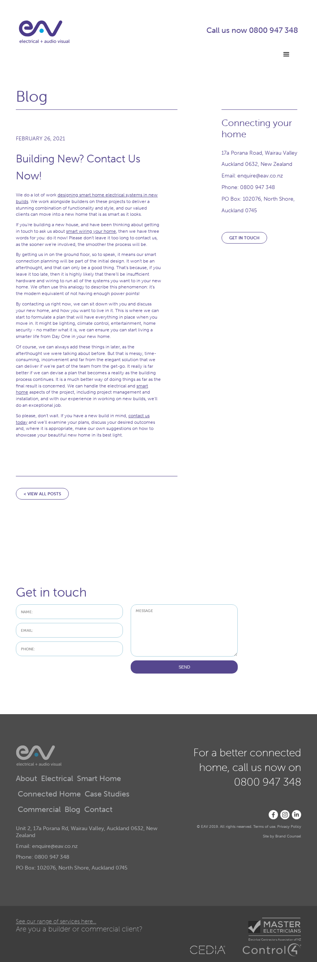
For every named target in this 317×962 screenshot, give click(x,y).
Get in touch (244, 237)
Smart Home (99, 778)
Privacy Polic (288, 826)
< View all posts (42, 493)
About (26, 778)
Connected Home (49, 794)
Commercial (39, 809)
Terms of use (264, 826)
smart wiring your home (91, 231)
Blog (72, 809)
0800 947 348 (273, 30)
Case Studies (107, 794)
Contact (98, 809)
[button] (286, 54)
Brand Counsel (288, 836)
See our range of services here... (56, 921)
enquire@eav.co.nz (260, 175)
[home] (44, 31)
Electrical (57, 778)
